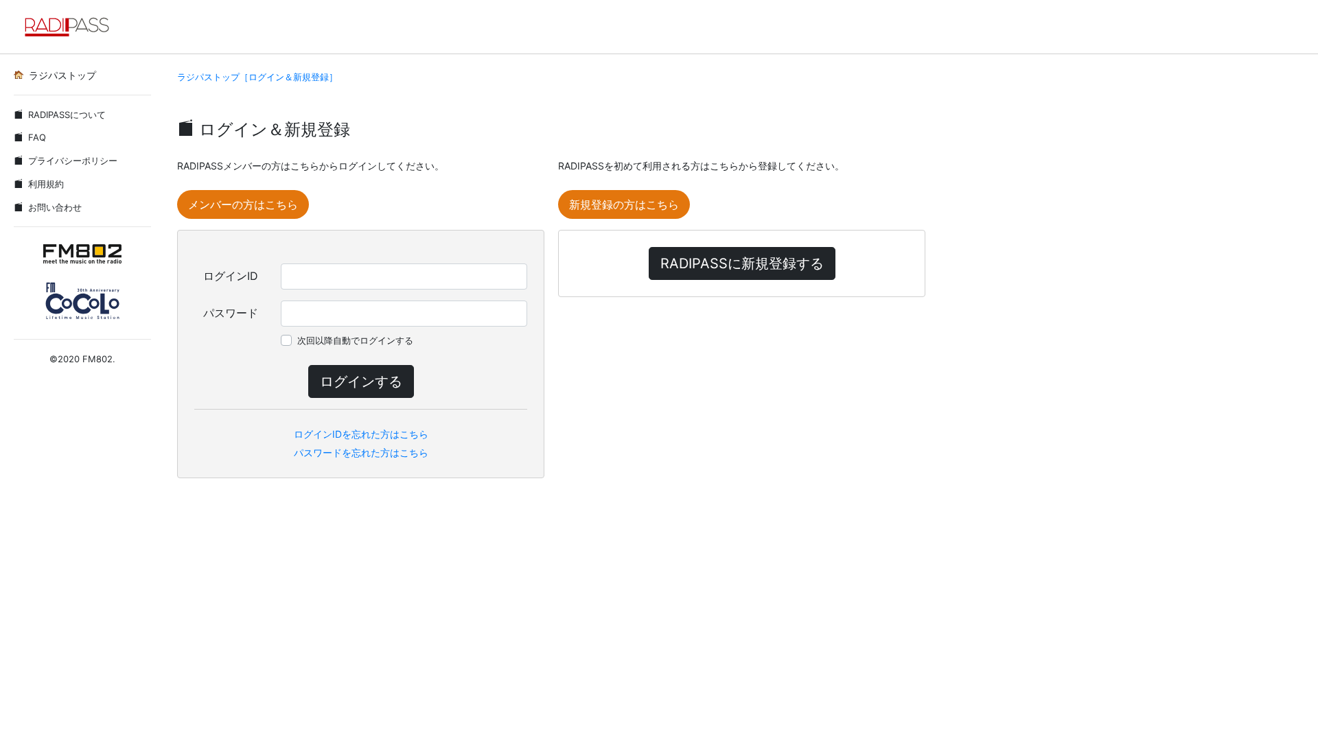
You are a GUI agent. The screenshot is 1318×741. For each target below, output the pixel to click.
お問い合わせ (55, 207)
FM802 (97, 358)
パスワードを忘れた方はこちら (361, 452)
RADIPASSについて (67, 114)
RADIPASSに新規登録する (742, 263)
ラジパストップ (62, 75)
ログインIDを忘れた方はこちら (361, 434)
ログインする (361, 381)
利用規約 (46, 183)
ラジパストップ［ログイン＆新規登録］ (257, 76)
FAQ (37, 137)
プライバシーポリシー (72, 160)
